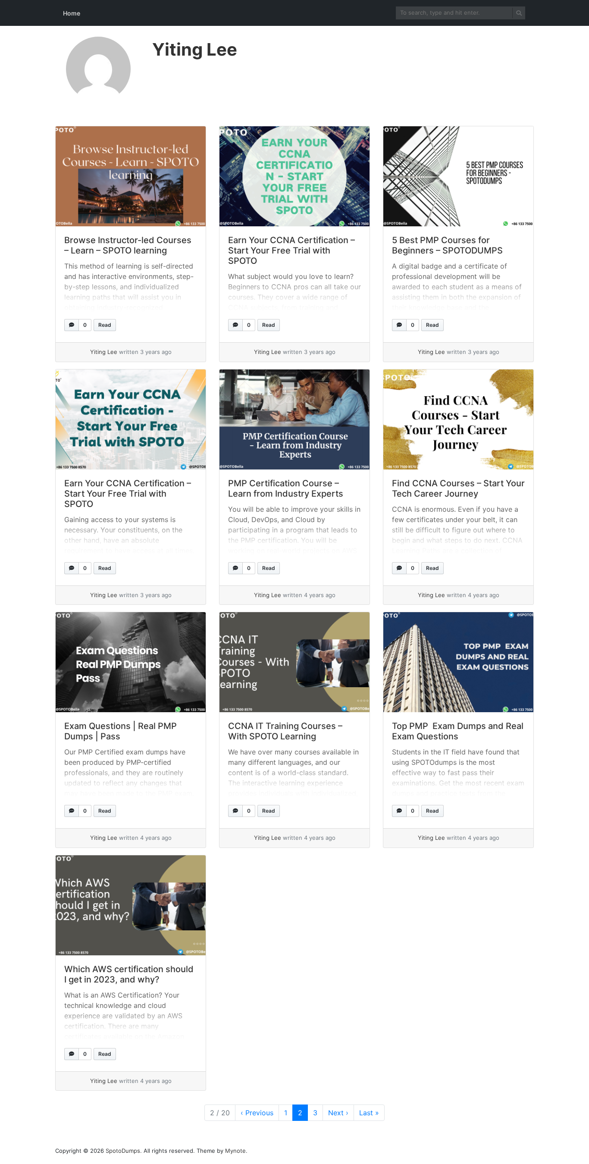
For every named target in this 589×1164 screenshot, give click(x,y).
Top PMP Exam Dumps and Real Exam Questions (457, 731)
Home (71, 13)
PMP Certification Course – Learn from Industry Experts (285, 488)
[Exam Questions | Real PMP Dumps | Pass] (131, 662)
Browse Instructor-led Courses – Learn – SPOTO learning (127, 245)
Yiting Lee (194, 49)
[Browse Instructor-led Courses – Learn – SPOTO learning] (131, 176)
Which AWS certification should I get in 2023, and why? (129, 974)
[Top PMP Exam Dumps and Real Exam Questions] (458, 662)
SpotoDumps (123, 1150)
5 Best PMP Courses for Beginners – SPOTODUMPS (447, 245)
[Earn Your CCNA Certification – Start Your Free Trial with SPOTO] (294, 176)
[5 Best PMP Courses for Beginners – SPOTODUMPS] (458, 176)
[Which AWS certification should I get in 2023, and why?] (131, 905)
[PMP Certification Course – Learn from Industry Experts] (294, 419)
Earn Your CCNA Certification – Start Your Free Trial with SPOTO (291, 250)
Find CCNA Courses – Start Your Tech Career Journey (458, 488)
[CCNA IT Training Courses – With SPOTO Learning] (294, 662)
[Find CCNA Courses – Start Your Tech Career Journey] (458, 419)
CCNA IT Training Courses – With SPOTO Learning (285, 731)
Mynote (235, 1150)
